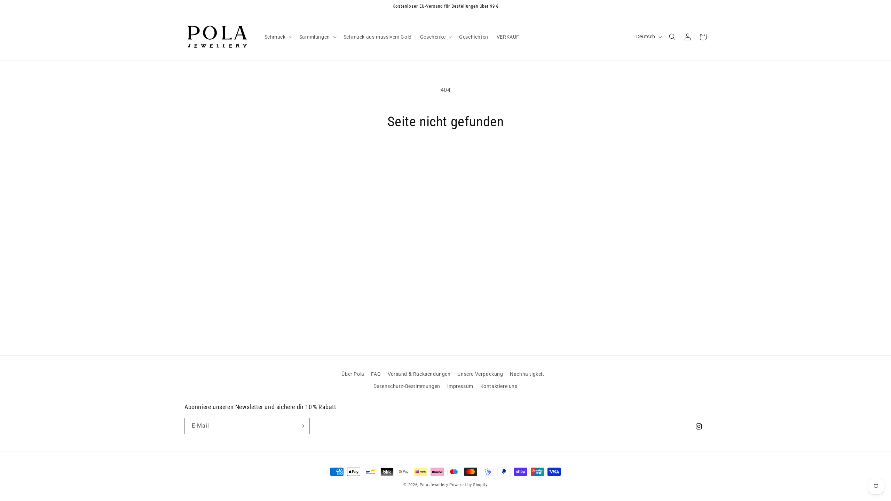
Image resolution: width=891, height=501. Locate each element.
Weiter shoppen (445, 156)
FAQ (376, 374)
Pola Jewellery (434, 485)
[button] (277, 37)
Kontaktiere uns (499, 386)
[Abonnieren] (301, 426)
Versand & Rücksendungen (419, 374)
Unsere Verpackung (480, 374)
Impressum (460, 386)
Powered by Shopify (468, 485)
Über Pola (352, 374)
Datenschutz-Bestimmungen (406, 386)
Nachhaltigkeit (527, 374)
